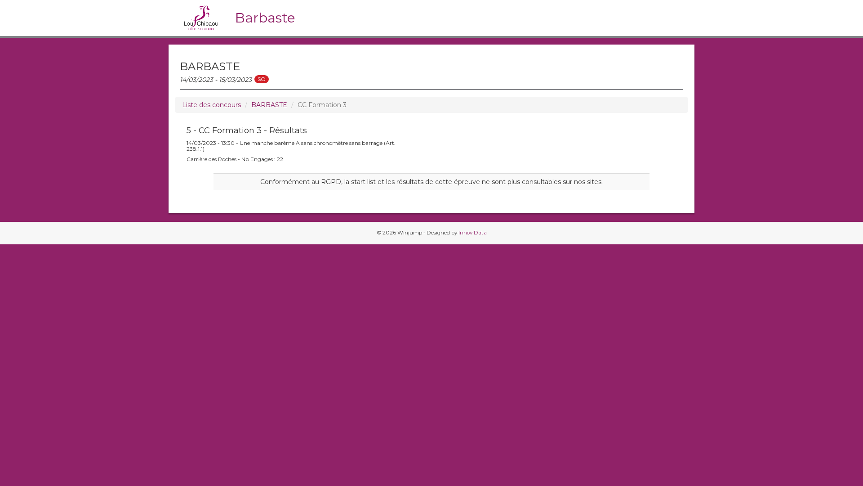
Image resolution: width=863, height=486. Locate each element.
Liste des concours (211, 105)
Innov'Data (472, 233)
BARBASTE (269, 105)
